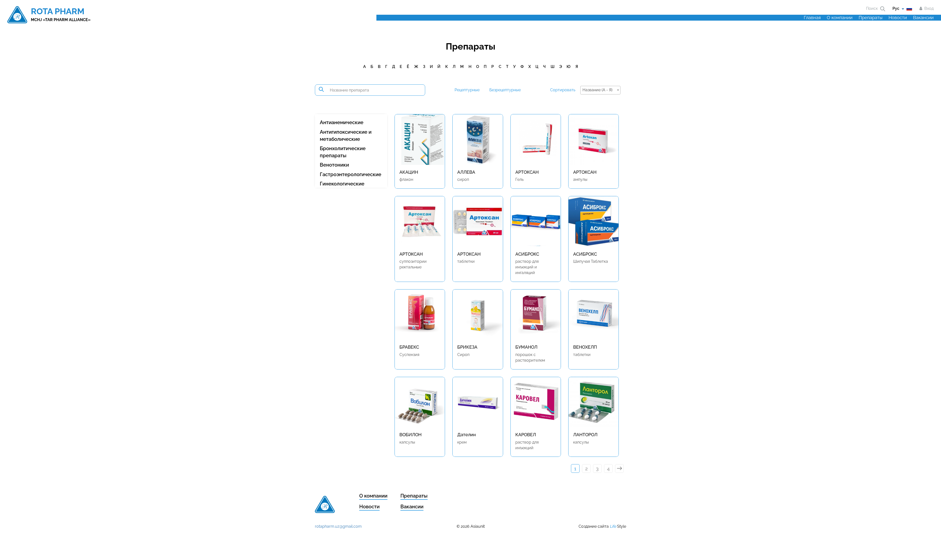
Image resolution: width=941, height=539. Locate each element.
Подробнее (420, 182)
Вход (929, 8)
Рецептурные (467, 90)
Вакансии (923, 17)
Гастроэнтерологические (350, 174)
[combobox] (600, 90)
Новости (898, 17)
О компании (840, 17)
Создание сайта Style (602, 526)
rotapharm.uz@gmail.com (338, 526)
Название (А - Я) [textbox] (597, 90)
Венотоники (334, 165)
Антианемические (341, 122)
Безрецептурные (505, 90)
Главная (812, 17)
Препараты (870, 17)
